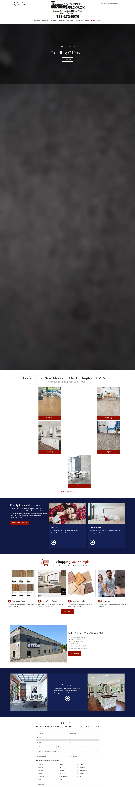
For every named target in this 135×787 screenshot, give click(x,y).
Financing (61, 21)
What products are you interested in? (48, 760)
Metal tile (82, 773)
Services (45, 21)
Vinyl (39, 779)
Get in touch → (96, 21)
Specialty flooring (63, 776)
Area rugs (40, 764)
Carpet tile (40, 767)
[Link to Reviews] (53, 545)
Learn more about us (19, 523)
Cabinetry (61, 764)
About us (79, 21)
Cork (60, 767)
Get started (67, 611)
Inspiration (70, 21)
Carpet (81, 764)
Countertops (82, 767)
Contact (86, 21)
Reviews (53, 21)
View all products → (67, 491)
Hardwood (61, 770)
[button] (37, 21)
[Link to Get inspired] (67, 698)
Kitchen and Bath (83, 770)
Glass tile (40, 770)
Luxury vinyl (61, 773)
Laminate (40, 773)
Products (37, 21)
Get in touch (75, 653)
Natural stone (41, 776)
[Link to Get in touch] (92, 545)
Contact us (67, 59)
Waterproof (61, 779)
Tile (80, 776)
